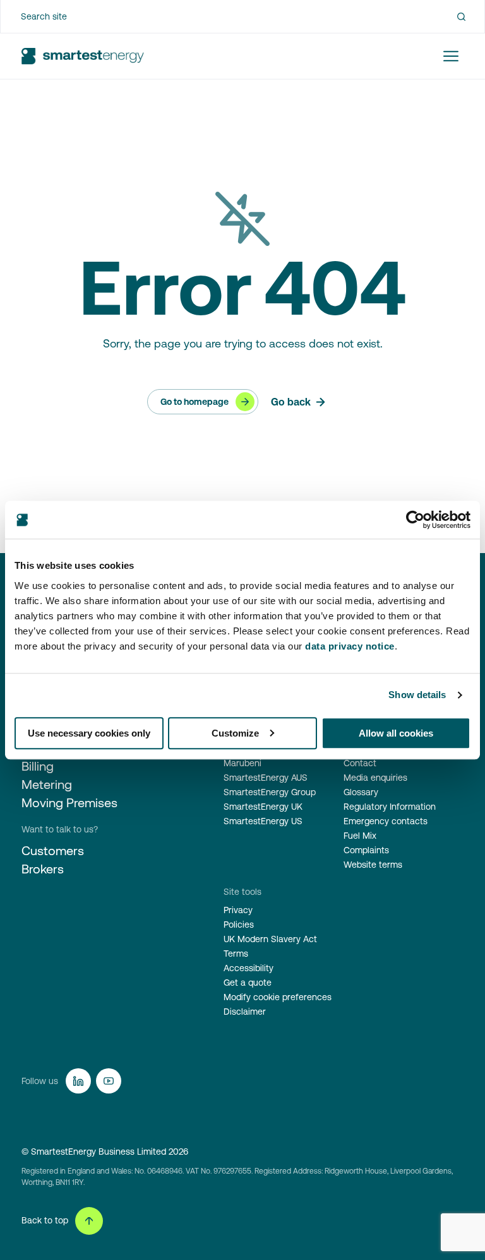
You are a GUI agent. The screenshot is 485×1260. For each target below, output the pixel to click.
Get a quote (248, 982)
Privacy (238, 910)
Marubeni (242, 763)
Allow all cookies (396, 733)
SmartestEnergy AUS (266, 778)
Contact (360, 763)
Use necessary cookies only (89, 733)
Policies (239, 924)
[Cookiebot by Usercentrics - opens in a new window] (415, 519)
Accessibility (248, 968)
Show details (417, 694)
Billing (37, 766)
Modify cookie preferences (278, 997)
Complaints (366, 850)
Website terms (373, 865)
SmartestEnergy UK (263, 807)
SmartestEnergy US (263, 821)
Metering (46, 784)
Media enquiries (375, 778)
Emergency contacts (386, 821)
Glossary (361, 792)
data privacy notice (350, 646)
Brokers (42, 868)
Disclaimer (245, 1011)
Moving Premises (69, 802)
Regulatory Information (390, 807)
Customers (52, 850)
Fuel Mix (360, 836)
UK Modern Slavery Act (270, 939)
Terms (236, 953)
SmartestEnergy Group (270, 792)
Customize (235, 733)
